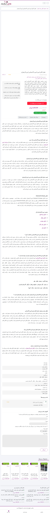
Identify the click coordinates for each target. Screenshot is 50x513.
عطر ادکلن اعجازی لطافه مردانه (5, 474)
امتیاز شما (45, 428)
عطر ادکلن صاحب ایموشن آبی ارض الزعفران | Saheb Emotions (24, 474)
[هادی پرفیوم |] (6, 3)
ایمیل (46, 421)
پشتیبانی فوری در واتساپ (39, 112)
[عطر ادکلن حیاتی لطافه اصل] (44, 467)
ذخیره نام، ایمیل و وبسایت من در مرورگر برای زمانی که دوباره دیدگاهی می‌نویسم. (31, 426)
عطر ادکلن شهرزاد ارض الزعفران (15, 474)
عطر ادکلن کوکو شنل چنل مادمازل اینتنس (34, 474)
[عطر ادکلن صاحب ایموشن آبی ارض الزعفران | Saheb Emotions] (25, 467)
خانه (47, 8)
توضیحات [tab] (44, 117)
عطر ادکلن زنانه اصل (41, 8)
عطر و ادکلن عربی (38, 78)
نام (47, 416)
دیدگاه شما (45, 433)
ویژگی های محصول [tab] (34, 117)
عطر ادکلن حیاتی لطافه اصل (43, 474)
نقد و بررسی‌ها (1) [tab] (23, 117)
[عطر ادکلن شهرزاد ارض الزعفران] (15, 467)
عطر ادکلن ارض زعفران (36, 77)
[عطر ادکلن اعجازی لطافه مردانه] (5, 467)
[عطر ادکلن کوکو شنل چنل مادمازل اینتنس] (34, 467)
